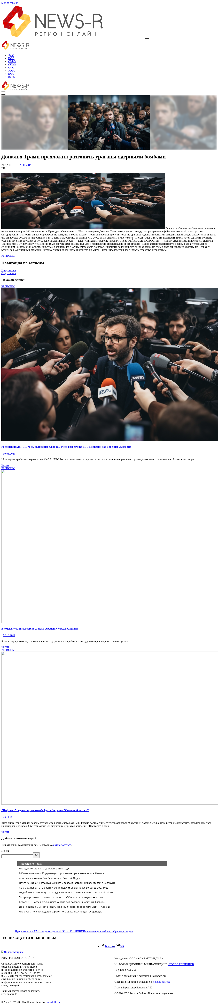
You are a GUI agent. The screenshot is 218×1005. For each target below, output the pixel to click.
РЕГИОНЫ (8, 255)
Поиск (5, 850)
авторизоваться (62, 844)
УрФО (11, 70)
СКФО (12, 64)
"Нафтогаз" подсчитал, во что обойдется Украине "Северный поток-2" (45, 810)
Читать (5, 465)
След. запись (8, 273)
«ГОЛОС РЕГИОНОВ (181, 964)
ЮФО (11, 76)
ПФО (11, 58)
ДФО (11, 55)
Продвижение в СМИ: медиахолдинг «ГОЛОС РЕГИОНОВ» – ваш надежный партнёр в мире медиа (74, 931)
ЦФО (11, 73)
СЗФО (12, 61)
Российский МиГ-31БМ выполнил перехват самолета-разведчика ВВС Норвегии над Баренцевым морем (66, 446)
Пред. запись (8, 270)
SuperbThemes (54, 1002)
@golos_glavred (161, 981)
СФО (11, 67)
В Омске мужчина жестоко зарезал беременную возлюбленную (39, 628)
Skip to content (9, 2)
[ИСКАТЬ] (36, 855)
